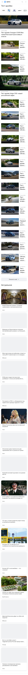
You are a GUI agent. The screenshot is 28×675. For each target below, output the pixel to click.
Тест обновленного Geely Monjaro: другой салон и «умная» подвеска (23, 211)
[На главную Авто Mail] (8, 2)
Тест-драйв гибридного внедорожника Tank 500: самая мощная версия (23, 270)
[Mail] (5, 2)
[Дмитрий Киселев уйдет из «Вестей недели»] (14, 611)
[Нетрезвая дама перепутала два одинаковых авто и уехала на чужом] (14, 444)
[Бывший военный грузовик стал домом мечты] (14, 468)
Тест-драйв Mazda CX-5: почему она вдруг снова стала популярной (23, 187)
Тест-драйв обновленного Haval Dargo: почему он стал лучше (23, 104)
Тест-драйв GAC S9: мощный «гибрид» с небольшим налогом (23, 116)
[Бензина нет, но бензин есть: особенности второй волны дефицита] (14, 539)
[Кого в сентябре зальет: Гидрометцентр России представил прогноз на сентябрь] (14, 635)
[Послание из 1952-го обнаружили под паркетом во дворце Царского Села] (14, 396)
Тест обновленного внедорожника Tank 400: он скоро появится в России (23, 199)
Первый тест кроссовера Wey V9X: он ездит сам (23, 223)
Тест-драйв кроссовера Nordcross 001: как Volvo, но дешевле (23, 163)
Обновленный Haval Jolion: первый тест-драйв (23, 258)
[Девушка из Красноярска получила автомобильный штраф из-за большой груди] (14, 324)
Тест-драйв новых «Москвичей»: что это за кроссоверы (23, 175)
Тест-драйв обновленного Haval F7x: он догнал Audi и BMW (23, 140)
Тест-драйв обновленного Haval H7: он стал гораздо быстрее (23, 152)
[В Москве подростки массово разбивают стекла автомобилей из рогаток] (14, 372)
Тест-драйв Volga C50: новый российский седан (11, 94)
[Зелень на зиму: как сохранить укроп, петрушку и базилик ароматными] (14, 587)
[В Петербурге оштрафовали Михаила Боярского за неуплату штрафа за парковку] (14, 491)
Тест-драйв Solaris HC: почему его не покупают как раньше (23, 235)
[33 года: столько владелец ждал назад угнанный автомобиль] (14, 515)
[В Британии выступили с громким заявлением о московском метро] (14, 300)
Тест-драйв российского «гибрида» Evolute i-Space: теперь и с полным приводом (23, 247)
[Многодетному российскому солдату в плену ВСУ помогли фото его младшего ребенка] (14, 348)
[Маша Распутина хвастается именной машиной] (14, 420)
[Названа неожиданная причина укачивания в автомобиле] (14, 659)
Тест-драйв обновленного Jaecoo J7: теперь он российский (23, 128)
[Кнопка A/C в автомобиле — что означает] (14, 563)
